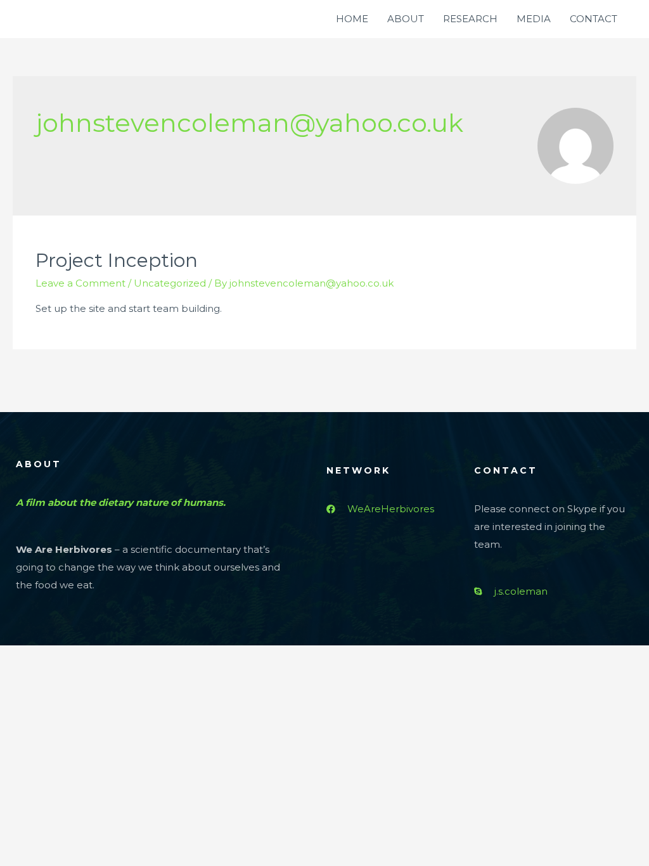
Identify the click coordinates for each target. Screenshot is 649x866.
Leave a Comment (80, 283)
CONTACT (593, 19)
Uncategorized (170, 283)
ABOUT (405, 19)
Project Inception (116, 260)
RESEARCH (470, 19)
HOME (352, 19)
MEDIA (534, 19)
